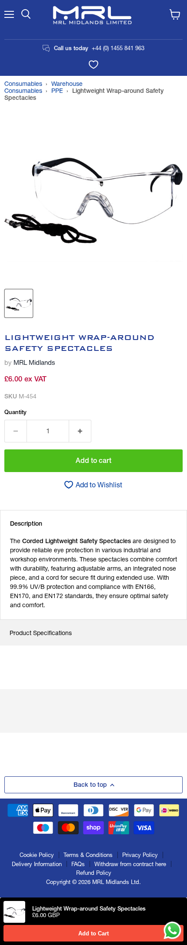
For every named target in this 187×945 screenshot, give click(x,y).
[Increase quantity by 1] (80, 431)
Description (26, 523)
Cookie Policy (37, 854)
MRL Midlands (34, 362)
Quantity (15, 412)
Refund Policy (93, 872)
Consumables (23, 84)
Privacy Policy (140, 854)
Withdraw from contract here (130, 863)
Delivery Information (37, 863)
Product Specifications (41, 633)
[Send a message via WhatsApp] (172, 930)
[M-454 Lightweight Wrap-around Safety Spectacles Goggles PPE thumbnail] (19, 303)
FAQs (78, 863)
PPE (57, 91)
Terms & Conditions (88, 854)
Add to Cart (93, 933)
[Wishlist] (93, 64)
